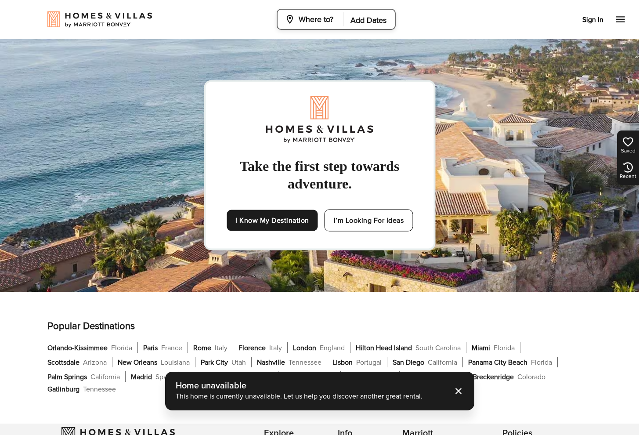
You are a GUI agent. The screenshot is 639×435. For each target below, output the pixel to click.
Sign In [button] (592, 19)
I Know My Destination (272, 220)
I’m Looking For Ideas (369, 220)
